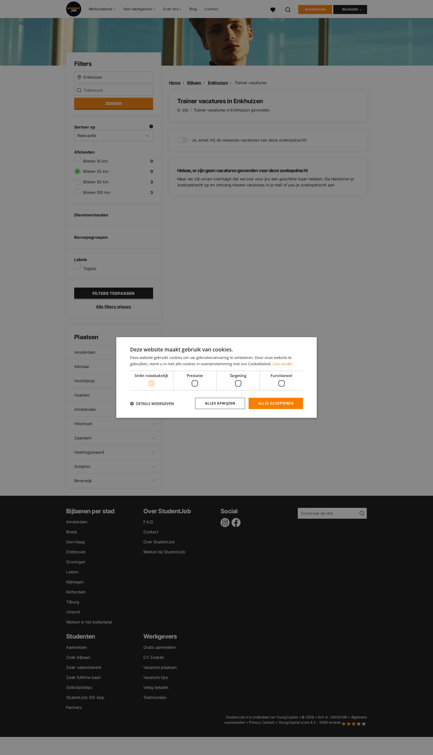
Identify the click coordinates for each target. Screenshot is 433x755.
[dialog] (216, 377)
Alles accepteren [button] (275, 403)
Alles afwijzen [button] (220, 403)
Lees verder (282, 363)
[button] (152, 403)
